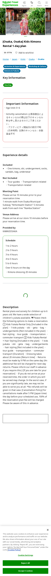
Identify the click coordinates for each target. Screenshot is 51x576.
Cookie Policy (14, 550)
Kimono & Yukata (11, 71)
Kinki (23, 59)
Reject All (25, 563)
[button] (24, 36)
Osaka (32, 59)
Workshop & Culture (37, 66)
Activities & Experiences (14, 66)
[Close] (48, 530)
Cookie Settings (25, 555)
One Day (8, 85)
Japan (14, 59)
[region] (25, 551)
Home (6, 59)
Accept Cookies (25, 571)
